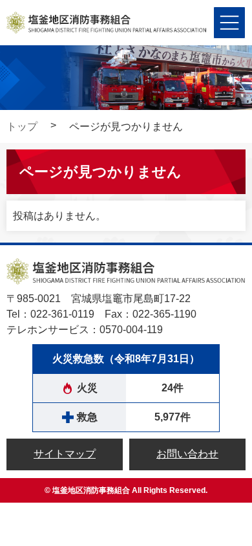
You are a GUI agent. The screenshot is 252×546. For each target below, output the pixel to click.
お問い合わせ (187, 453)
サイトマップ (65, 453)
